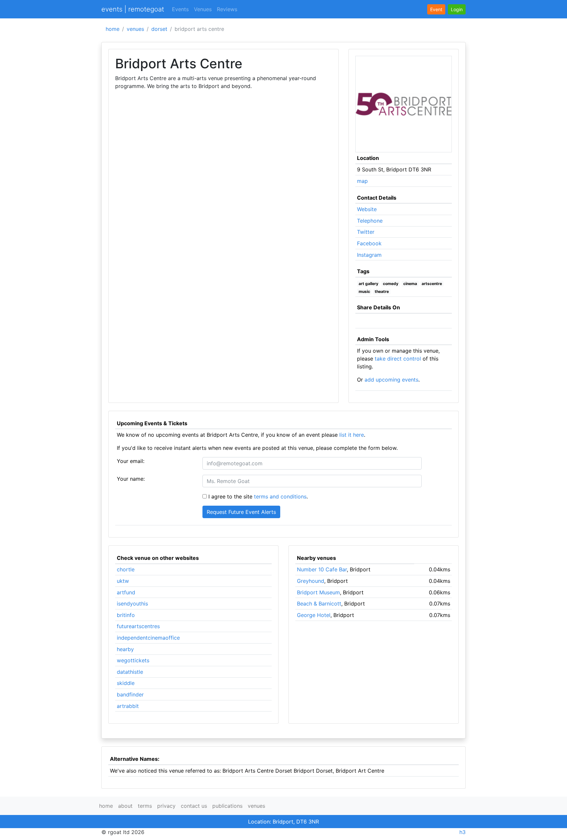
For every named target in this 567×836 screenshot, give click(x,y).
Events (180, 9)
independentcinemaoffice (148, 637)
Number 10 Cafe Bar (322, 569)
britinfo (126, 615)
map (362, 181)
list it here (351, 434)
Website (367, 209)
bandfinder (130, 694)
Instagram (369, 255)
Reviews (227, 9)
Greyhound (310, 581)
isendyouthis (132, 603)
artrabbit (128, 706)
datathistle (130, 672)
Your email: (130, 461)
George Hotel (313, 615)
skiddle (126, 683)
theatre (382, 291)
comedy (390, 283)
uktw (123, 581)
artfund (126, 592)
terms (145, 806)
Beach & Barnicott (319, 603)
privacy (166, 806)
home (112, 29)
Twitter (365, 232)
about (125, 806)
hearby (125, 649)
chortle (126, 569)
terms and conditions (280, 496)
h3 (462, 832)
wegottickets (133, 660)
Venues (203, 9)
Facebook (369, 243)
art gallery (368, 283)
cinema (410, 283)
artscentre (432, 283)
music (364, 291)
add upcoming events (391, 379)
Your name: (131, 478)
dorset (159, 29)
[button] (457, 9)
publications (227, 806)
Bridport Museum (318, 592)
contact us (194, 806)
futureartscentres (138, 626)
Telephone (370, 220)
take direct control (398, 358)
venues (135, 29)
